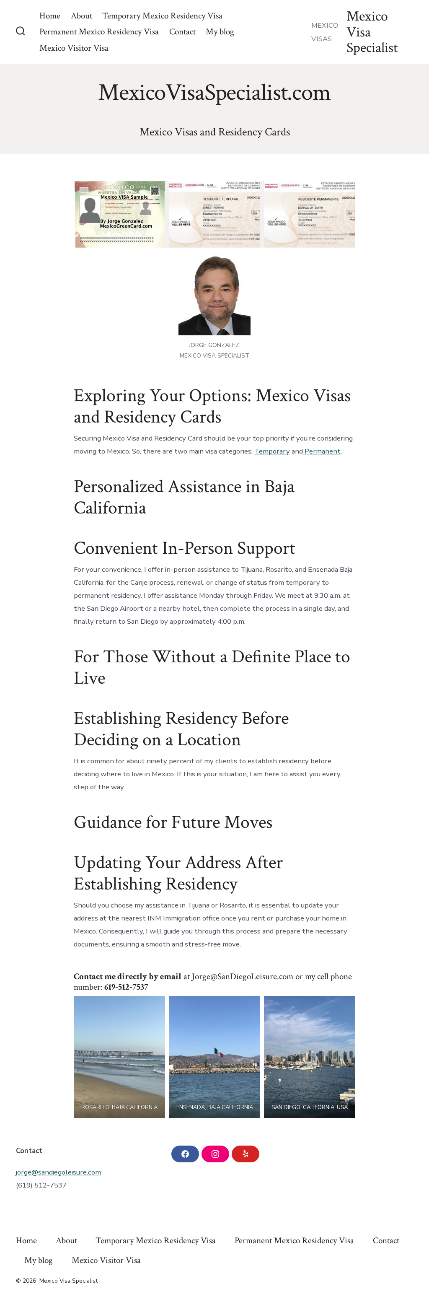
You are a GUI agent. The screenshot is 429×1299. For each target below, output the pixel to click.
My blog (220, 31)
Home (49, 15)
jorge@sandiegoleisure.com (58, 1172)
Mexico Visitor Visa (74, 48)
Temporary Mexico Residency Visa (162, 15)
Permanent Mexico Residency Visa (99, 31)
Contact (182, 31)
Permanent (322, 451)
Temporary (272, 451)
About (81, 15)
